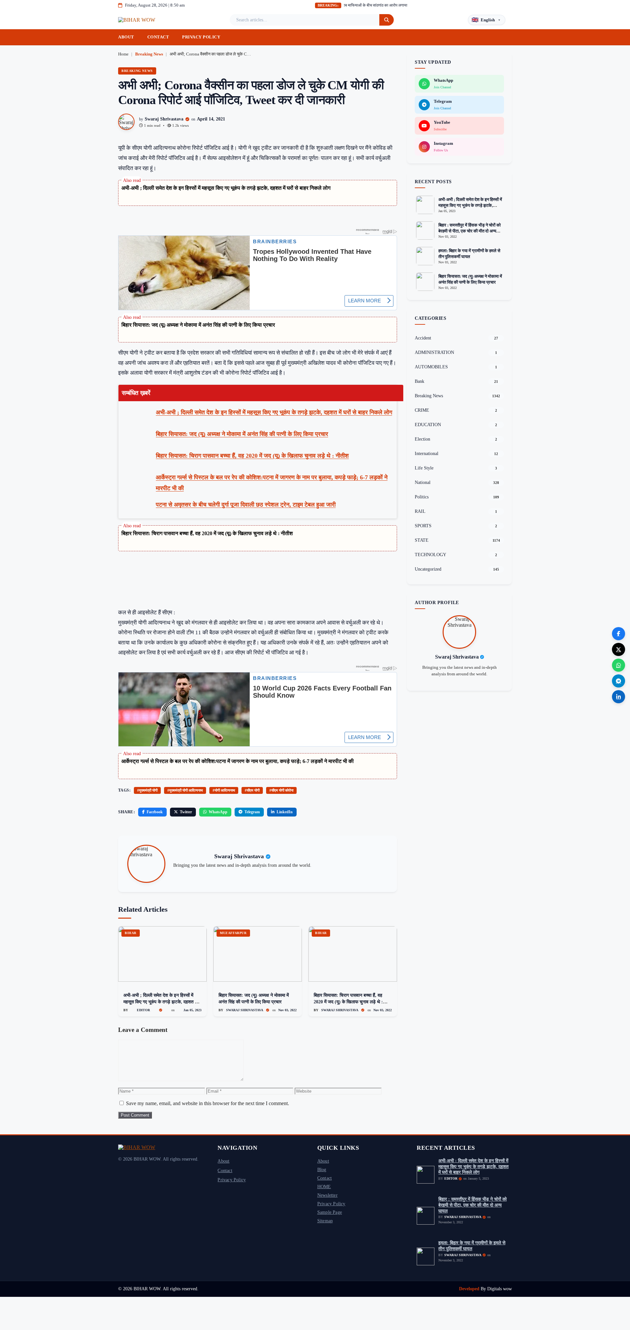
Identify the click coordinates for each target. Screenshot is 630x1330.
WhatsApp (218, 812)
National (422, 482)
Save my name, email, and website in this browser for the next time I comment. (207, 1103)
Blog (321, 1169)
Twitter (186, 812)
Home (123, 54)
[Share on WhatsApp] (618, 665)
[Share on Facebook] (618, 633)
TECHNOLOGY (430, 554)
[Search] (386, 20)
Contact (158, 36)
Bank (419, 381)
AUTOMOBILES (431, 366)
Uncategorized (428, 569)
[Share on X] (618, 649)
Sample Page (329, 1212)
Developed (470, 1288)
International (426, 453)
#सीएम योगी (252, 790)
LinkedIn (285, 812)
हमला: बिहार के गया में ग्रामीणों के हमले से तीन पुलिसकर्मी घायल (471, 1245)
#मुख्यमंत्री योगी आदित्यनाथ (185, 790)
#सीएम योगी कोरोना (281, 790)
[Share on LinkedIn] (618, 696)
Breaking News (149, 54)
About (126, 36)
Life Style (424, 468)
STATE (422, 540)
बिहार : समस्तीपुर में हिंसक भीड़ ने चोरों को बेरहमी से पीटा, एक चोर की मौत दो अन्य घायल (469, 231)
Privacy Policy (201, 36)
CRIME (422, 410)
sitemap (325, 1220)
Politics (422, 496)
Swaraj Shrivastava (164, 119)
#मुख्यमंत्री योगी (147, 790)
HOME (324, 1186)
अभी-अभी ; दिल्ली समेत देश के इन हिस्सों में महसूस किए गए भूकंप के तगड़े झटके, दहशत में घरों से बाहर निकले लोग (225, 188)
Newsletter (327, 1195)
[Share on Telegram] (618, 680)
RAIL (420, 511)
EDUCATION (428, 424)
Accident (423, 338)
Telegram (252, 812)
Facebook (155, 812)
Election (422, 439)
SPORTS (423, 525)
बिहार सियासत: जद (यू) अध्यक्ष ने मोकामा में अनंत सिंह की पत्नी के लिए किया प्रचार (198, 325)
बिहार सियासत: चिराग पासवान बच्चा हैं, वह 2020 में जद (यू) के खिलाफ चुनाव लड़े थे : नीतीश (207, 533)
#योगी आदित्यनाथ (224, 790)
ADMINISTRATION (434, 352)
